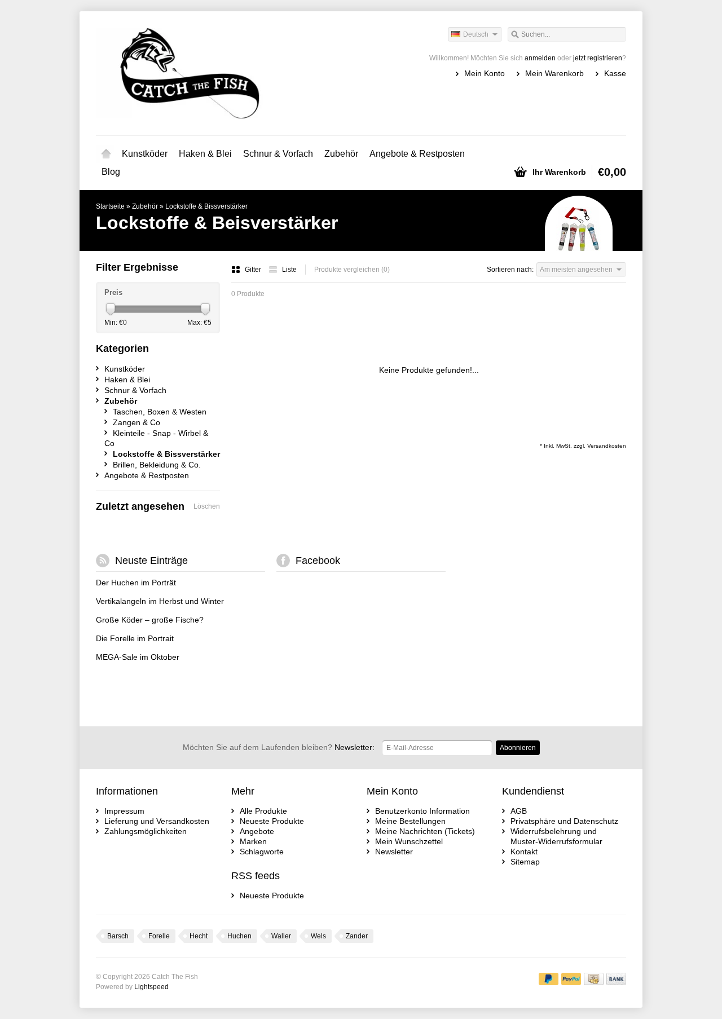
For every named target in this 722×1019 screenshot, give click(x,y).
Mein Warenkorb (554, 73)
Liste (289, 270)
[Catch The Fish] (228, 73)
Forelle (159, 936)
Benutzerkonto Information (422, 810)
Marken (253, 841)
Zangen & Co (136, 422)
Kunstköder (145, 153)
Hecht (199, 936)
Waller (281, 936)
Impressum (124, 810)
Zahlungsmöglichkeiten (145, 831)
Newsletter (394, 851)
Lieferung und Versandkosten (156, 821)
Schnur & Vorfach (278, 153)
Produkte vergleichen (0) (352, 270)
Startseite (106, 154)
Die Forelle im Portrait (135, 638)
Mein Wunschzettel (409, 841)
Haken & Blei (205, 153)
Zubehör (341, 153)
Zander (357, 936)
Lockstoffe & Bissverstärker (206, 206)
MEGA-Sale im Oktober (137, 656)
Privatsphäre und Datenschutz (564, 821)
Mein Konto (484, 73)
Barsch (118, 936)
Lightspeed (151, 987)
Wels (318, 936)
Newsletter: (279, 747)
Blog (111, 172)
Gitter (254, 270)
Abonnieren (518, 748)
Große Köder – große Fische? (150, 619)
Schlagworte (262, 851)
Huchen (239, 936)
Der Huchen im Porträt (136, 582)
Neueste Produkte (272, 821)
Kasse (615, 73)
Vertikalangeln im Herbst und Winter (160, 601)
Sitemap (525, 861)
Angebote (257, 831)
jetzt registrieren (597, 58)
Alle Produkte (263, 810)
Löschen (206, 506)
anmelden (540, 58)
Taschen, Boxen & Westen (159, 411)
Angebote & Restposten (417, 153)
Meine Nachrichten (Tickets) (425, 831)
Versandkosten (606, 446)
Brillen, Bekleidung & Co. (157, 464)
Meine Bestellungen (410, 821)
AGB (518, 810)
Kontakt (524, 851)
